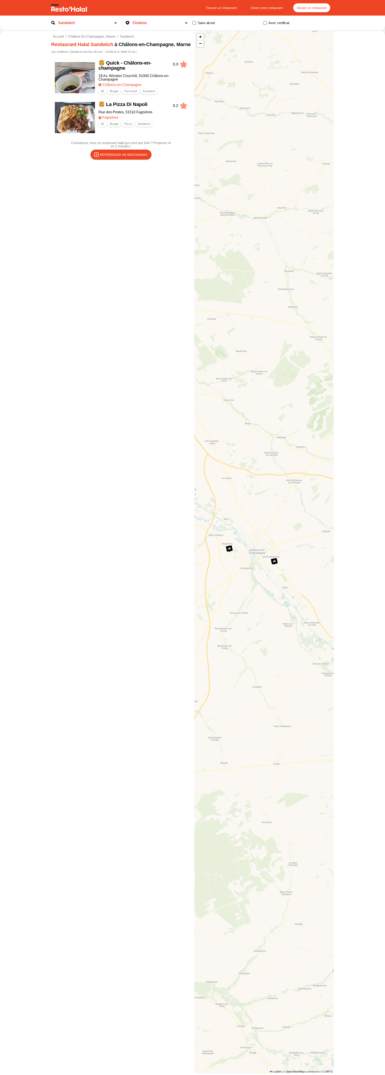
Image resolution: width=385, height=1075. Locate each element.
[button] (274, 561)
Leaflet (276, 1071)
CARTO (328, 1071)
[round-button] (116, 23)
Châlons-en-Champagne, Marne (91, 36)
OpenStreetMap (295, 1071)
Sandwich (127, 36)
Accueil (58, 36)
